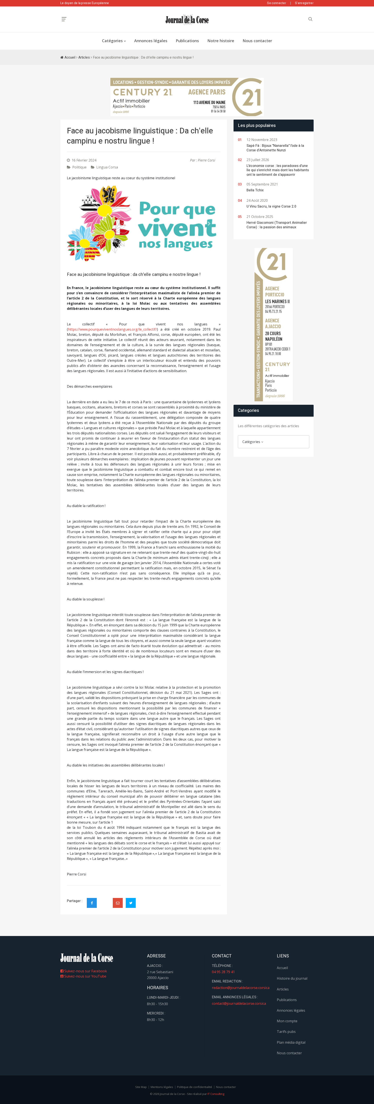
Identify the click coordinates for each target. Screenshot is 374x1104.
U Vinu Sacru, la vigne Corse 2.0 (271, 206)
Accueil (69, 57)
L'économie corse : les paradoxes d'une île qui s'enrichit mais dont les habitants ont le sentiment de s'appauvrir (278, 170)
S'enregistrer (304, 3)
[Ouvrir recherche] (64, 19)
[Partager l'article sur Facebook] (92, 903)
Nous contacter (257, 40)
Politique (79, 167)
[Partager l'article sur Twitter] (131, 903)
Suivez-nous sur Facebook (85, 971)
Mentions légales (162, 1087)
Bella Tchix (255, 190)
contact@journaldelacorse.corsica (239, 1003)
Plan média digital (291, 1042)
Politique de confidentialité (194, 1087)
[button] (78, 223)
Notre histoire (220, 40)
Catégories (112, 40)
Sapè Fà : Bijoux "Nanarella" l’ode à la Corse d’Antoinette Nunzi (275, 148)
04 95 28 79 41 (223, 972)
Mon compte (287, 1021)
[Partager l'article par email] (118, 903)
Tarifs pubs (286, 1031)
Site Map (141, 1087)
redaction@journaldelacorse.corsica (240, 987)
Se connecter (276, 3)
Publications (187, 40)
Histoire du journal (292, 978)
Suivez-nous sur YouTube (84, 976)
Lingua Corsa (107, 167)
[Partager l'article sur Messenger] (105, 899)
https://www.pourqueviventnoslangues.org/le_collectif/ (112, 329)
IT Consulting (216, 1094)
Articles (84, 57)
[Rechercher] (310, 19)
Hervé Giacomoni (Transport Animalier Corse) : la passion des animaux (277, 225)
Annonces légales (150, 40)
